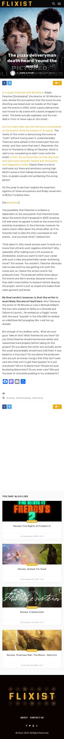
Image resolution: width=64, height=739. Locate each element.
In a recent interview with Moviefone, (23, 92)
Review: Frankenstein (32, 612)
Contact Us (37, 717)
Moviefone (13, 202)
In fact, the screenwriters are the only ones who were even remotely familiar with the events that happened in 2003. (30, 161)
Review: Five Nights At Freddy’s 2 (32, 526)
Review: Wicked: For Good (32, 569)
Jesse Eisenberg (24, 398)
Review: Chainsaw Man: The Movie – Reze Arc (32, 655)
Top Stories (38, 398)
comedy (11, 398)
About (24, 717)
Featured (32, 521)
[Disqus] (32, 453)
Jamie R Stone (26, 73)
